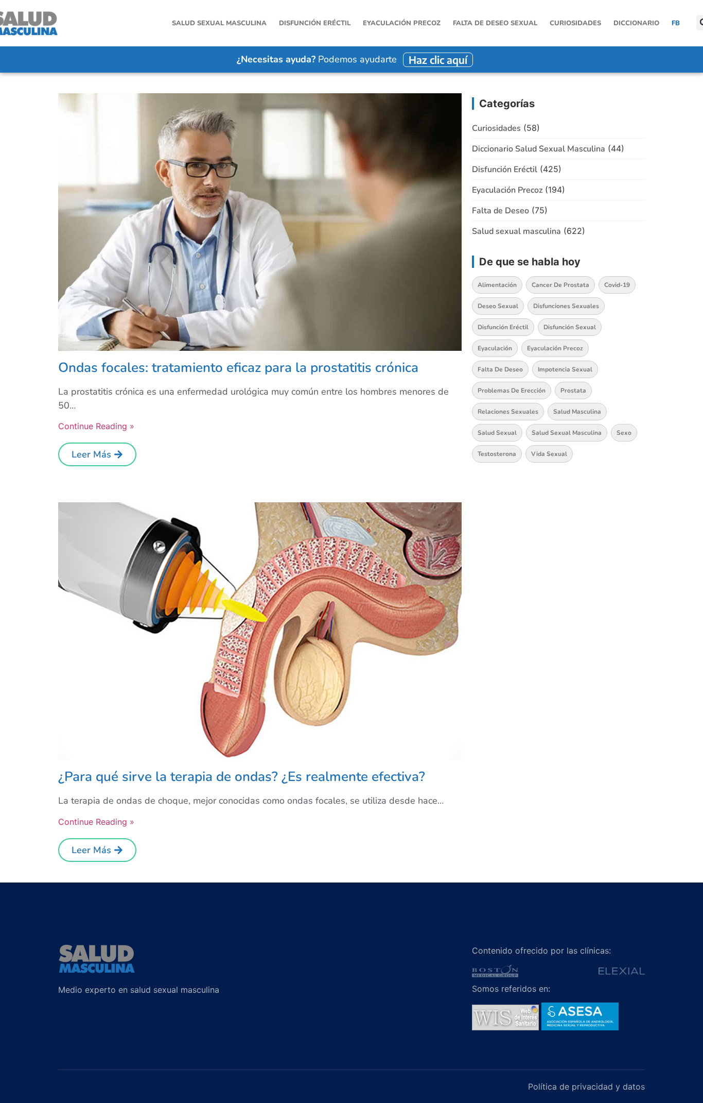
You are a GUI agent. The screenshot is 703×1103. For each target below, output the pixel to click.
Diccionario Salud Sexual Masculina (538, 149)
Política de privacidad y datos (586, 1086)
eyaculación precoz (555, 348)
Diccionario (636, 23)
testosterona (497, 454)
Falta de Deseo (500, 210)
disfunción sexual (569, 327)
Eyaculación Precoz (402, 23)
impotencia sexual (565, 369)
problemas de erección (512, 390)
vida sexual (549, 454)
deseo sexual (498, 306)
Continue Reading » (96, 426)
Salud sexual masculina (219, 23)
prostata (573, 390)
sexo (624, 433)
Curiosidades (575, 23)
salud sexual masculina (567, 433)
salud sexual (497, 433)
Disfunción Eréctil (314, 23)
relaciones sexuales (508, 412)
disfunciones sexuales (566, 306)
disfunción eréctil (503, 327)
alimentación (497, 285)
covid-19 (617, 285)
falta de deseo (500, 369)
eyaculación (495, 348)
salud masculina (577, 412)
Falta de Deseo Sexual (495, 23)
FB (676, 23)
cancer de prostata (560, 285)
